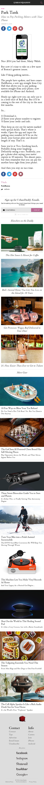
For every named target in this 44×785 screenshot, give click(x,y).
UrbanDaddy (22, 2)
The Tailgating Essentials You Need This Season (19, 664)
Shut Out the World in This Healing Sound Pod (21, 623)
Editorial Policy (9, 782)
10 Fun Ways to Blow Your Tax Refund (19, 408)
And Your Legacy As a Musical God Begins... (18, 585)
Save (15, 28)
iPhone (31, 740)
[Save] (20, 28)
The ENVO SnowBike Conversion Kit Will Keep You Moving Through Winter (21, 544)
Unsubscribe (14, 743)
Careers (31, 734)
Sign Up (37, 210)
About (30, 731)
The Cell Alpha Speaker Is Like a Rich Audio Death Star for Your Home (21, 706)
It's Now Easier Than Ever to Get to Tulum (22, 365)
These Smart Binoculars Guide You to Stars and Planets (20, 494)
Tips (11, 734)
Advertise (13, 737)
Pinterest (22, 764)
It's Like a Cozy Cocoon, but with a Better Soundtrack (22, 627)
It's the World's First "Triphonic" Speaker (17, 710)
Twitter (22, 769)
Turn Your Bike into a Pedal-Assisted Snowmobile (17, 538)
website (7, 189)
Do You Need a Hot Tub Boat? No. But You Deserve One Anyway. (21, 412)
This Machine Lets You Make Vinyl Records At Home (21, 581)
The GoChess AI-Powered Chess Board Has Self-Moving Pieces (21, 451)
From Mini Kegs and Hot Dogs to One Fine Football (21, 668)
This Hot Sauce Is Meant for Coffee (22, 255)
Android (31, 743)
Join (30, 737)
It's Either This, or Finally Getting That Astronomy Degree (20, 500)
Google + (22, 774)
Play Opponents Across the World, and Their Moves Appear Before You (20, 456)
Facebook (22, 753)
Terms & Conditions (21, 782)
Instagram (22, 758)
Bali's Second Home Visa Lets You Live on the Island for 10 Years (22, 291)
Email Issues (14, 740)
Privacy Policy (33, 782)
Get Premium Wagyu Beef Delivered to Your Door (22, 329)
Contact (12, 731)
